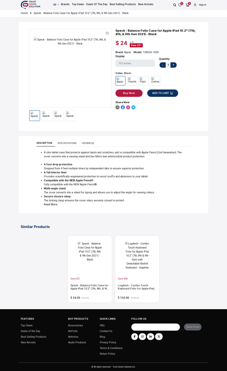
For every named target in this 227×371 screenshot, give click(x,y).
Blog (102, 336)
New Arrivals (145, 4)
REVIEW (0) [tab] (88, 143)
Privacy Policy (108, 342)
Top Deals (78, 4)
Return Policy (107, 353)
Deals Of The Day (97, 4)
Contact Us (106, 331)
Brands (65, 4)
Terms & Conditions (111, 348)
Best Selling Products (123, 4)
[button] (56, 4)
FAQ (102, 325)
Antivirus (73, 336)
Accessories (75, 325)
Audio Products (77, 342)
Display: (120, 56)
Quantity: (164, 58)
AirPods (73, 331)
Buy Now (129, 93)
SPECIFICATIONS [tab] (67, 143)
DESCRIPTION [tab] (44, 143)
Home (24, 13)
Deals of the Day (30, 331)
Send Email (192, 326)
